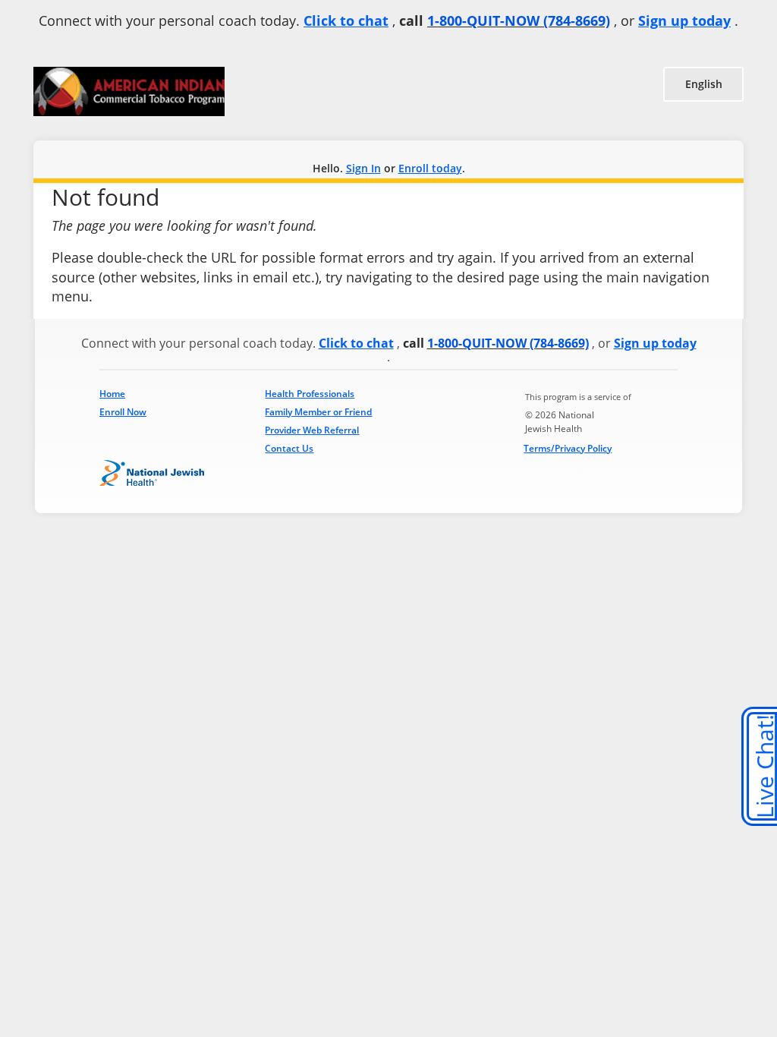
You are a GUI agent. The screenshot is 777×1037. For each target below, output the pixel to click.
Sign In (363, 168)
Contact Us (289, 448)
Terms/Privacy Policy (568, 448)
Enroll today (430, 168)
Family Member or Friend (318, 411)
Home (112, 393)
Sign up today (684, 20)
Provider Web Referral (312, 430)
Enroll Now (122, 411)
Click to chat (346, 20)
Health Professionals (309, 393)
